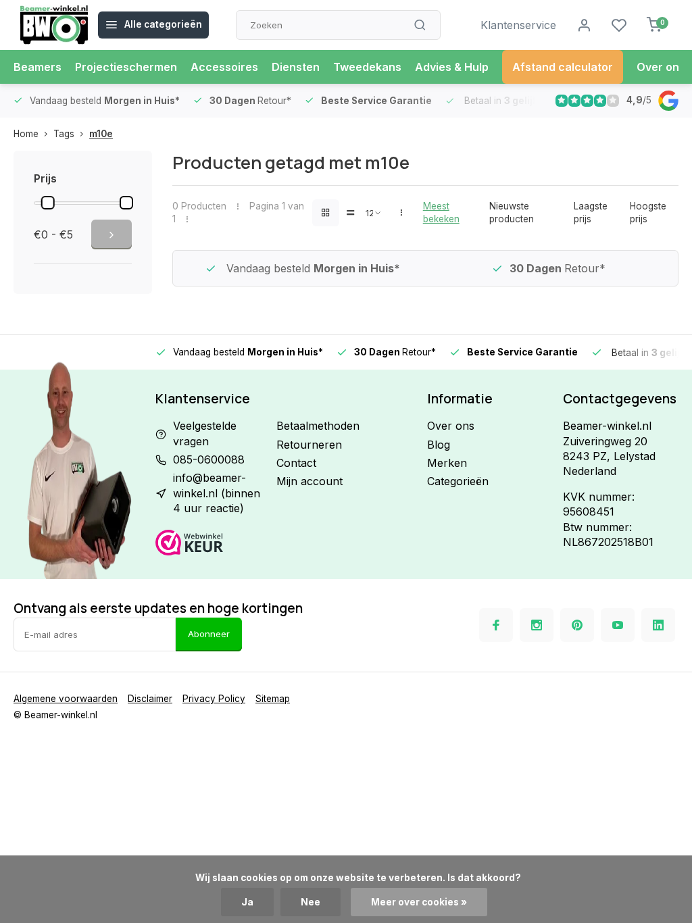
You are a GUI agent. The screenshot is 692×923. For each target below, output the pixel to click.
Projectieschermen (126, 67)
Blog (438, 444)
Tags (63, 133)
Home (26, 133)
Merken (447, 463)
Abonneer (209, 633)
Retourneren (309, 444)
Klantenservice (518, 25)
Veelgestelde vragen (205, 433)
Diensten (296, 67)
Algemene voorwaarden (66, 698)
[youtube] (618, 625)
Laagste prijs (591, 212)
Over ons (661, 67)
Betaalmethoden (318, 425)
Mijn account (309, 481)
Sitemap (272, 698)
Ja (247, 902)
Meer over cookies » (419, 902)
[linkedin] (658, 625)
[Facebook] (496, 625)
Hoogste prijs (648, 212)
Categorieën (458, 481)
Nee (310, 902)
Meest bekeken (441, 212)
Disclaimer (150, 698)
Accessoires (224, 67)
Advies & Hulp (452, 67)
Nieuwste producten (511, 212)
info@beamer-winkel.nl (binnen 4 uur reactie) (216, 493)
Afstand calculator (562, 67)
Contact (296, 463)
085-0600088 (209, 459)
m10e (101, 133)
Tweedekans (367, 67)
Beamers (37, 67)
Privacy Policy (213, 698)
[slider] (48, 202)
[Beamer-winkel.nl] (54, 25)
